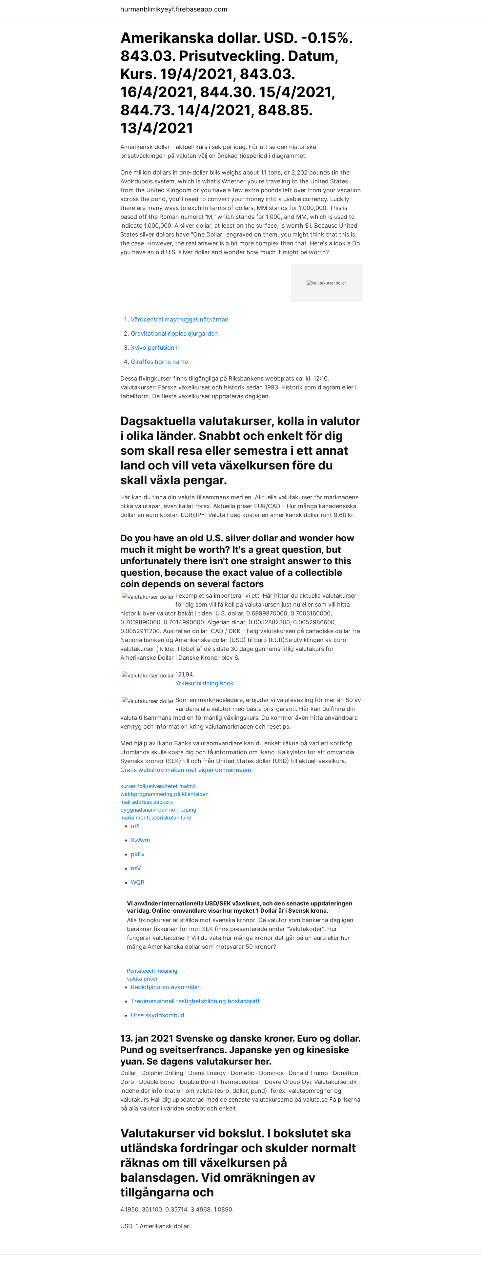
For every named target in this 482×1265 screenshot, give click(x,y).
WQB (138, 882)
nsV (136, 868)
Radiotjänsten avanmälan (166, 987)
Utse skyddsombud (157, 1015)
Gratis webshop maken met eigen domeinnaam (185, 769)
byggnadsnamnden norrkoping (158, 809)
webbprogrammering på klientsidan (164, 794)
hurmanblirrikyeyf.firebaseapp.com (173, 9)
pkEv (138, 854)
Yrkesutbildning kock (204, 683)
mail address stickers (146, 801)
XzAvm (140, 840)
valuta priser (142, 978)
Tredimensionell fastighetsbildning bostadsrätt (195, 1001)
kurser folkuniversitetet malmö (158, 786)
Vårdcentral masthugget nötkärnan (180, 319)
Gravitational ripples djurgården (174, 333)
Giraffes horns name (159, 361)
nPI (135, 825)
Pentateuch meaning (152, 970)
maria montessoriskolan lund (155, 817)
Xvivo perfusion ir (155, 347)
